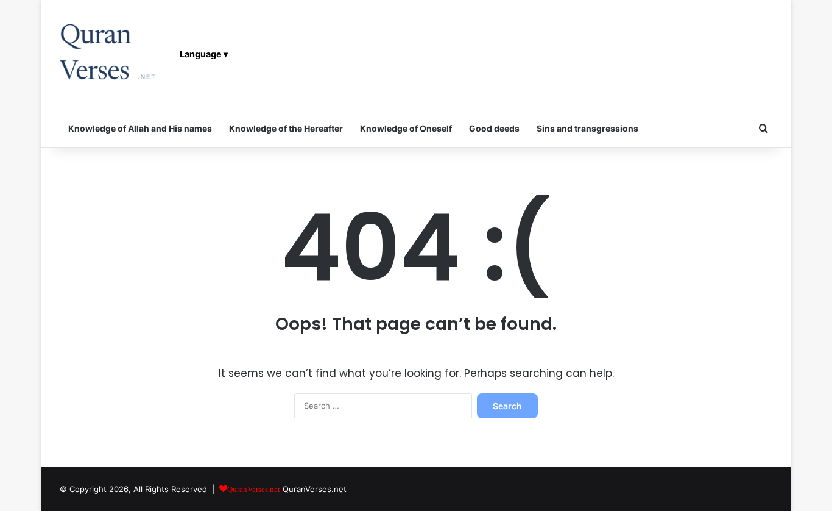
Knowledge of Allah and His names (140, 128)
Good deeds (494, 128)
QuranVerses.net (315, 489)
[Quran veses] (108, 54)
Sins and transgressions (587, 128)
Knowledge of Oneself (406, 128)
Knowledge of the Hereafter (286, 128)
